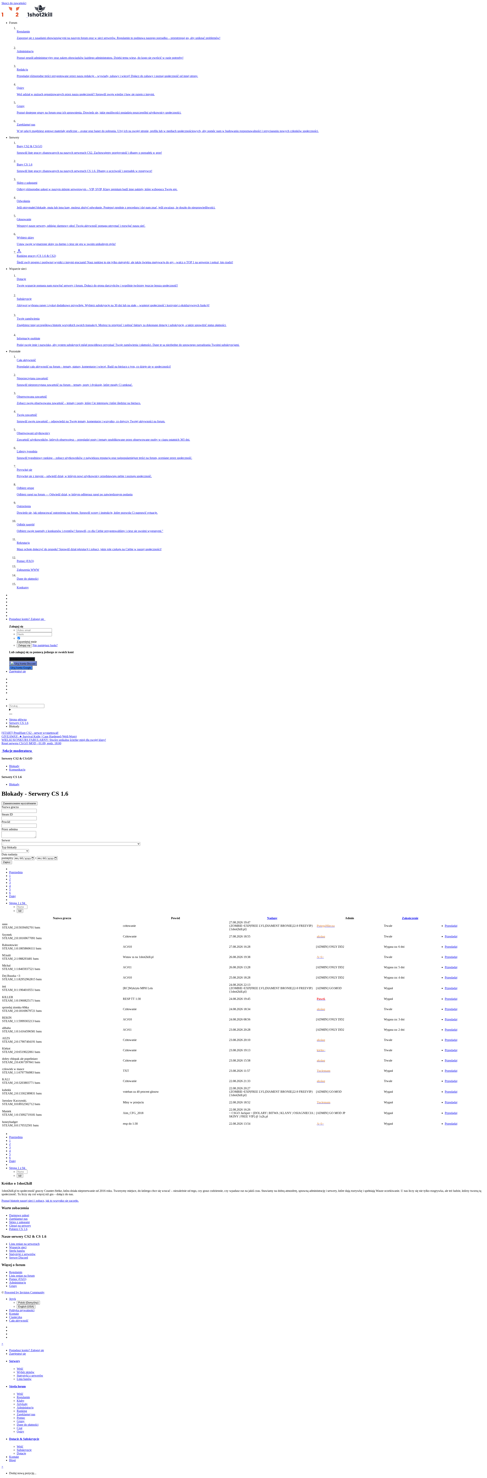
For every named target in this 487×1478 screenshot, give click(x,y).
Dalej (12, 896)
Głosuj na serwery (20, 1225)
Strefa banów (17, 1250)
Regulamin (15, 1272)
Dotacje (21, 1453)
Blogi (12, 1460)
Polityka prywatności (21, 1310)
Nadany (272, 918)
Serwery (14, 1361)
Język (12, 1298)
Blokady (14, 766)
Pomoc (21, 1417)
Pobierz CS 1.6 (18, 1229)
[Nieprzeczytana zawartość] (11, 595)
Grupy (13, 1286)
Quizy (20, 1431)
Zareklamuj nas (18, 1218)
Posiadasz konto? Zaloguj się (27, 619)
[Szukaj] (10, 714)
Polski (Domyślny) (28, 1302)
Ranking (22, 1411)
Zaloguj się (24, 645)
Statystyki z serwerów (22, 1254)
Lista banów (24, 1379)
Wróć (20, 1368)
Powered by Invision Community (25, 1292)
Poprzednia (16, 872)
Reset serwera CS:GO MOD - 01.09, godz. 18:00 (31, 743)
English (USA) (26, 1306)
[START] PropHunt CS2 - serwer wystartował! (30, 732)
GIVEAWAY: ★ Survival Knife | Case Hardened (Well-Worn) (39, 736)
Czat (19, 1428)
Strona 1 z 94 (18, 903)
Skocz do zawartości (14, 3)
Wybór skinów (25, 1372)
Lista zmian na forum (22, 1275)
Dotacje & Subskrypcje (24, 1439)
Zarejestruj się (17, 671)
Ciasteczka (15, 1317)
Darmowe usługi (19, 1215)
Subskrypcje (24, 1450)
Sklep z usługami (19, 1222)
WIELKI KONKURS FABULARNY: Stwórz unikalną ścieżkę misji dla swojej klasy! (54, 739)
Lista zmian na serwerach (24, 1243)
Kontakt (14, 1313)
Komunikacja (17, 769)
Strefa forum (17, 1386)
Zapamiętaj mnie (27, 641)
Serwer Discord (18, 1257)
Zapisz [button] (6, 862)
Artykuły (22, 1404)
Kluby (20, 1400)
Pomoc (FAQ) (17, 1279)
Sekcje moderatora (17, 751)
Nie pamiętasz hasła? (45, 645)
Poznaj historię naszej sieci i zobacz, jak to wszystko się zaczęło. (40, 1200)
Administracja (17, 1282)
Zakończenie (410, 918)
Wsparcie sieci (17, 1247)
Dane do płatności (27, 1424)
